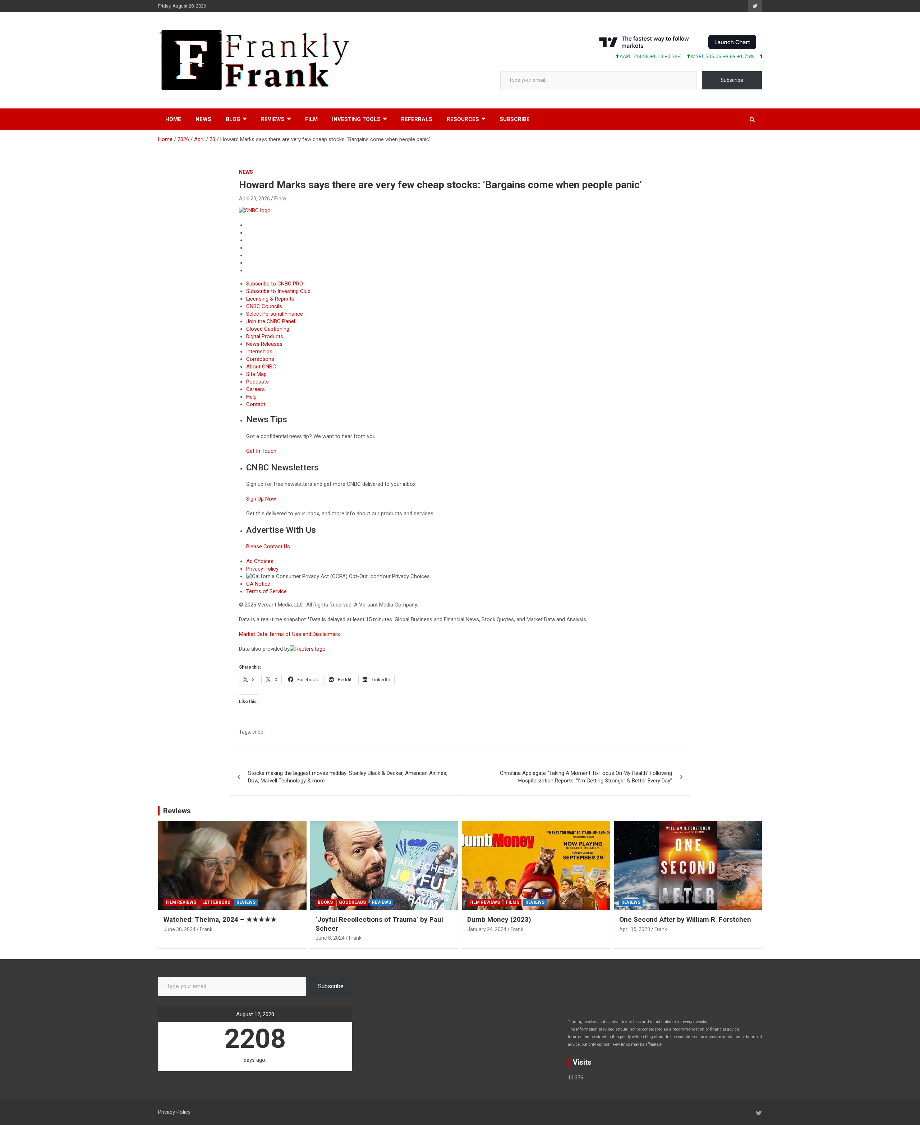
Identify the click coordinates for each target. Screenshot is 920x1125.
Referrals (416, 119)
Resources (463, 119)
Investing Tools (356, 119)
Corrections (260, 359)
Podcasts (257, 381)
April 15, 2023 (634, 929)
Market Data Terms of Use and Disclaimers (289, 634)
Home (173, 119)
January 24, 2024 (486, 929)
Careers (255, 389)
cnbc (257, 732)
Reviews (273, 119)
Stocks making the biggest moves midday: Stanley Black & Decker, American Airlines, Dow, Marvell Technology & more (347, 777)
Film (311, 119)
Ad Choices (259, 561)
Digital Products (264, 336)
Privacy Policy (262, 569)
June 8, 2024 (330, 938)
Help (251, 397)
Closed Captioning (267, 329)
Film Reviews (181, 902)
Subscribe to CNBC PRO (274, 283)
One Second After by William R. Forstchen (685, 919)
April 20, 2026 (254, 198)
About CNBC (261, 366)
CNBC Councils (264, 306)
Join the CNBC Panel (270, 321)
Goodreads (352, 902)
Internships (259, 351)
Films (512, 902)
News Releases (264, 344)
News (203, 119)
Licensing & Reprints (270, 299)
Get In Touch (261, 451)
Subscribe (732, 80)
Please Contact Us (268, 546)
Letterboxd (216, 902)
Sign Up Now (261, 499)
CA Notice (258, 584)
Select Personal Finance (274, 314)
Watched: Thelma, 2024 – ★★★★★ (220, 919)
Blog (233, 119)
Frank (280, 198)
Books (325, 902)
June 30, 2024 (180, 929)
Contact (255, 404)
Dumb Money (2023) (499, 919)
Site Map (256, 374)
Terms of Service (266, 591)
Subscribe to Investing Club (278, 291)
